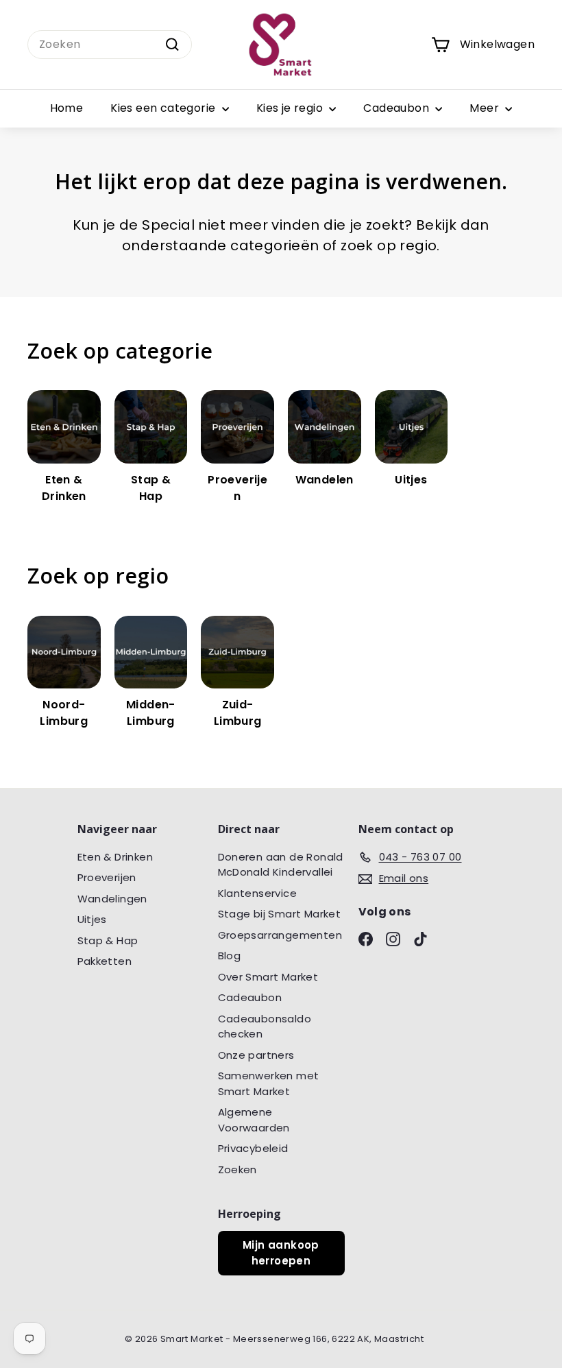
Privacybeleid (253, 1148)
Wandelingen (112, 898)
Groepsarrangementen (280, 935)
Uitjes (92, 919)
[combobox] (109, 44)
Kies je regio (291, 108)
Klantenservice (257, 893)
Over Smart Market (268, 977)
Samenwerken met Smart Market (268, 1083)
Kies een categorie (164, 108)
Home (67, 108)
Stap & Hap (107, 940)
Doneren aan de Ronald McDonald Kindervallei (280, 865)
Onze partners (256, 1055)
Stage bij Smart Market (279, 914)
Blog (229, 955)
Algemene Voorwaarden (254, 1120)
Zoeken (237, 1169)
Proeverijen (106, 877)
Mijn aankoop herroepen (281, 1253)
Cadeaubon (397, 108)
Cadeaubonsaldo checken (265, 1026)
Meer (485, 108)
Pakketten (104, 961)
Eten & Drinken (115, 857)
